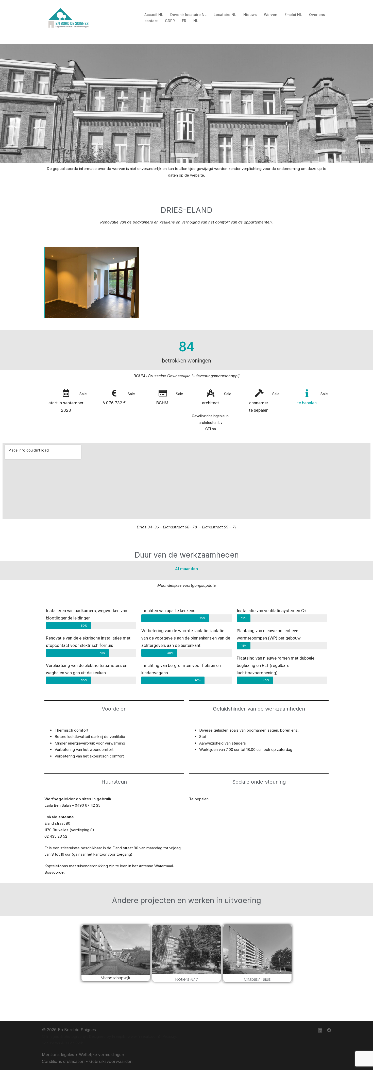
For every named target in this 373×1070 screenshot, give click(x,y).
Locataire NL (225, 14)
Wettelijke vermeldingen (101, 1054)
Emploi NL (293, 14)
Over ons (317, 14)
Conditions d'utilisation (63, 1061)
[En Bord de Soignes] (69, 17)
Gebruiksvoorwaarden (110, 1061)
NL (195, 21)
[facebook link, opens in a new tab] (329, 1029)
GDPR (170, 21)
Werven (270, 14)
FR (184, 21)
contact (151, 21)
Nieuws (250, 14)
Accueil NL (153, 14)
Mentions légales (58, 1054)
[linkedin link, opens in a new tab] (320, 1029)
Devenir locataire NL (188, 14)
